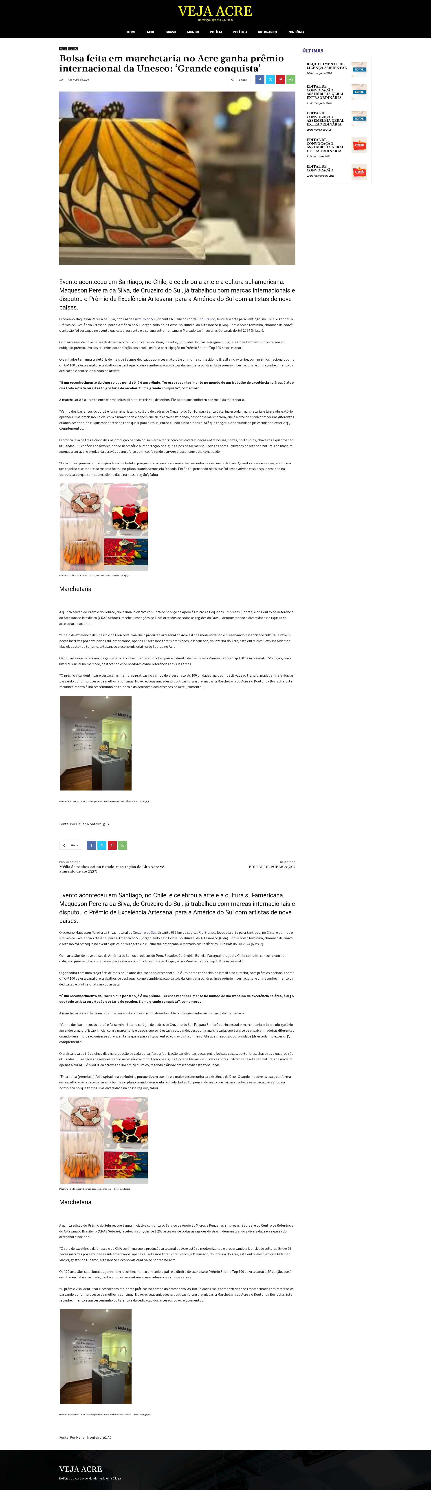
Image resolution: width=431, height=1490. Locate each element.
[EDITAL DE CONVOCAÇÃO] (359, 172)
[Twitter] (270, 79)
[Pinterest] (280, 79)
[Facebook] (259, 79)
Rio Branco (206, 319)
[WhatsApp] (290, 79)
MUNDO (73, 48)
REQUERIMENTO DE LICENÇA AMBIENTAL (327, 66)
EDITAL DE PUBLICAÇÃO (272, 867)
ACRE (63, 48)
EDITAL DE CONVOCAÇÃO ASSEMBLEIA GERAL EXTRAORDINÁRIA (325, 92)
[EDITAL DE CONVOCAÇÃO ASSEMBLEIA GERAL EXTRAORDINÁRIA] (359, 92)
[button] (388, 13)
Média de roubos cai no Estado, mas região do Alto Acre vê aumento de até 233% (111, 869)
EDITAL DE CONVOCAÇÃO (320, 169)
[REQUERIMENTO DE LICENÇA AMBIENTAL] (359, 69)
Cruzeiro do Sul (144, 319)
